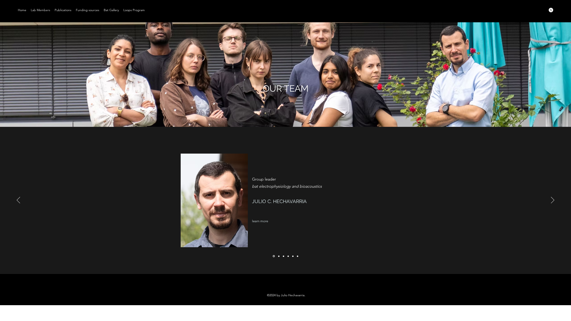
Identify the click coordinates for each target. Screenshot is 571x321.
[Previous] (18, 200)
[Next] (552, 200)
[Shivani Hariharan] (297, 256)
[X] (551, 10)
